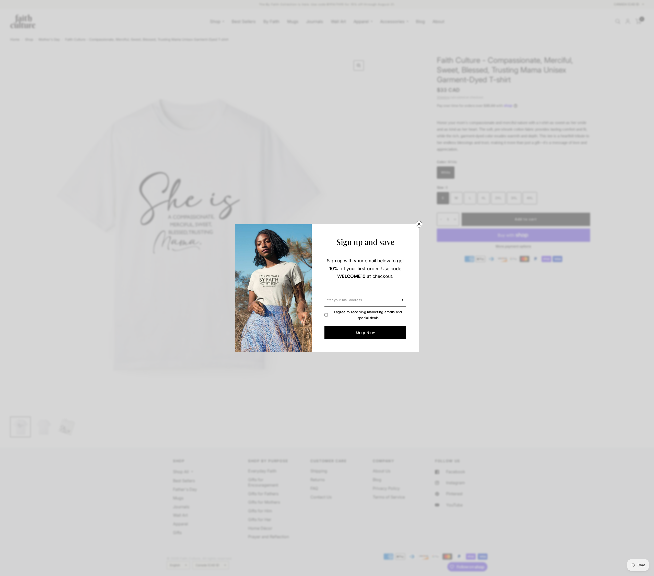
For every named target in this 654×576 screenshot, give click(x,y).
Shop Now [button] (365, 332)
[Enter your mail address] (401, 300)
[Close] (419, 224)
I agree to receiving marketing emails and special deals (368, 315)
